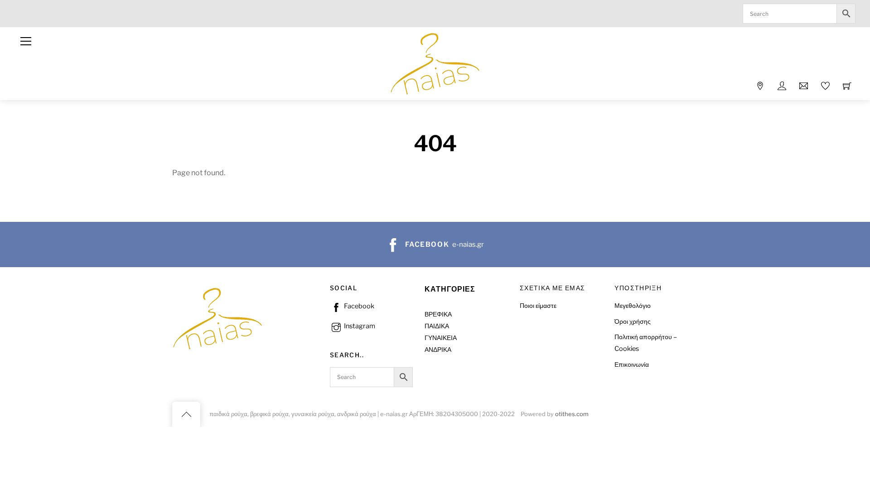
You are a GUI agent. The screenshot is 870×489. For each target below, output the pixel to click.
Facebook (358, 306)
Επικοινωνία (631, 364)
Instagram (359, 326)
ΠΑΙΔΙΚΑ (437, 326)
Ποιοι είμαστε (538, 306)
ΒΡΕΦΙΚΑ (438, 314)
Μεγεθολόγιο (632, 306)
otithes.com (572, 414)
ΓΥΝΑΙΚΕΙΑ (441, 338)
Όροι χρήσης (632, 321)
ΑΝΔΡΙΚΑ (438, 349)
